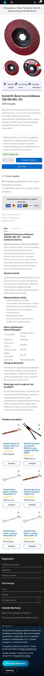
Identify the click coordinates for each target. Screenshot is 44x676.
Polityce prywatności (27, 649)
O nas (4, 589)
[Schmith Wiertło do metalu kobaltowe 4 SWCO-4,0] (11, 431)
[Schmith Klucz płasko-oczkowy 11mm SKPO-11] (11, 477)
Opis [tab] (6, 228)
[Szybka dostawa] (30, 84)
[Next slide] (40, 67)
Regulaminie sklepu (22, 656)
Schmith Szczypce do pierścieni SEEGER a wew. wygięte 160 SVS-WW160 (32, 448)
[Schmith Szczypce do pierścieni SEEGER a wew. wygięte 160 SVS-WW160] (32, 431)
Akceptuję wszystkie (15, 663)
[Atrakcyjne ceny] (16, 84)
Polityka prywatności (10, 565)
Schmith (11, 221)
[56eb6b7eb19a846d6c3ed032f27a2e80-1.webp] (22, 37)
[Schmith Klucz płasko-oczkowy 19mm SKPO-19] (11, 519)
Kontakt (5, 595)
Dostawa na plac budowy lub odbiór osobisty (20, 618)
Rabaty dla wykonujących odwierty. (16, 613)
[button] (11, 67)
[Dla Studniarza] (5, 2)
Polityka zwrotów (9, 576)
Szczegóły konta (9, 600)
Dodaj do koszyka (29, 160)
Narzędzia (15, 218)
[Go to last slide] (3, 67)
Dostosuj (10, 670)
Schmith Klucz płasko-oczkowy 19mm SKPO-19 (10, 533)
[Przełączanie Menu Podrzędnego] (40, 600)
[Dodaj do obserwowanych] (18, 425)
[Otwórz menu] (11, 2)
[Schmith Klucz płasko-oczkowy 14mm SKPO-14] (32, 519)
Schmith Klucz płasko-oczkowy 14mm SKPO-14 (31, 533)
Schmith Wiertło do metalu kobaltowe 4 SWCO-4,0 (11, 446)
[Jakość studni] (5, 84)
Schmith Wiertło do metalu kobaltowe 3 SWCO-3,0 (32, 492)
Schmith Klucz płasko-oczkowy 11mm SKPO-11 (10, 492)
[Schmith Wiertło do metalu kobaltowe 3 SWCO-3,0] (32, 477)
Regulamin (6, 570)
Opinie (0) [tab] (15, 228)
